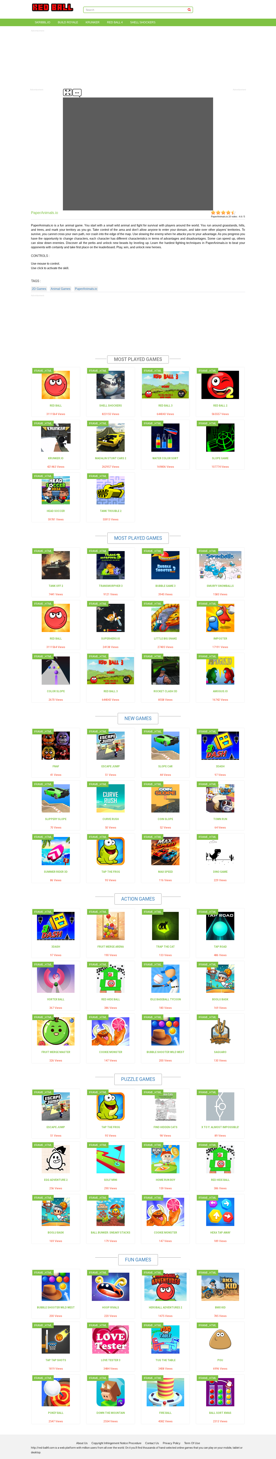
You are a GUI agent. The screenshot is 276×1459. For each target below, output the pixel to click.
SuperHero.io (110, 638)
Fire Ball (165, 1412)
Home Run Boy (165, 1179)
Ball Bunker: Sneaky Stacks (110, 1232)
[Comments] (77, 92)
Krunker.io (55, 458)
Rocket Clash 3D (165, 691)
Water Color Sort (165, 458)
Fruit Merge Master (55, 1052)
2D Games (39, 288)
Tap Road (220, 946)
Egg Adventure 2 (56, 1179)
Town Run (220, 819)
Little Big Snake (165, 638)
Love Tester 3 (110, 1360)
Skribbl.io (42, 22)
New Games (138, 718)
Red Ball (56, 405)
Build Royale (68, 22)
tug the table (165, 1360)
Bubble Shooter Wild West (165, 1052)
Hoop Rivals (110, 1307)
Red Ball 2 (220, 405)
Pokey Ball (55, 1412)
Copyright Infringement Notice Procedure (116, 1443)
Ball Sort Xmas (220, 1412)
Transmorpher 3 (111, 585)
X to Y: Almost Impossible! (220, 1127)
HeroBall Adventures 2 (165, 1307)
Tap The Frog (110, 871)
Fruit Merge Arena (110, 946)
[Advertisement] (138, 58)
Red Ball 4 (115, 22)
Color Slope (56, 691)
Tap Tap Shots (55, 1360)
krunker (93, 22)
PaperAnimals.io (86, 288)
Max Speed (165, 871)
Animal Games (60, 288)
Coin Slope (165, 819)
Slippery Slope (55, 819)
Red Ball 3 (165, 405)
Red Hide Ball (110, 999)
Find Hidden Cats (165, 1127)
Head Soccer (56, 510)
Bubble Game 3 (165, 585)
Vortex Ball (55, 999)
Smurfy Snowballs (220, 585)
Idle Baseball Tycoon (165, 999)
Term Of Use (192, 1443)
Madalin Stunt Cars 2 (110, 458)
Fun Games (138, 1260)
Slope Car (165, 766)
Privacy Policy (171, 1443)
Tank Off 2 (56, 585)
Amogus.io (220, 691)
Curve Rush (111, 819)
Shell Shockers (142, 22)
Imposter (220, 638)
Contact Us (152, 1443)
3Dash (220, 766)
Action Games (138, 899)
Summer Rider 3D (56, 871)
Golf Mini (110, 1179)
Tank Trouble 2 (110, 510)
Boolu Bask (220, 999)
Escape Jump (110, 766)
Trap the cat (165, 946)
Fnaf (56, 766)
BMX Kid (220, 1307)
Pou (220, 1360)
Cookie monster (110, 1052)
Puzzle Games (138, 1079)
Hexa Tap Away (220, 1232)
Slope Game (220, 458)
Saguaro (220, 1052)
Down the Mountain (111, 1412)
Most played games (138, 538)
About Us (82, 1443)
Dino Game (220, 871)
